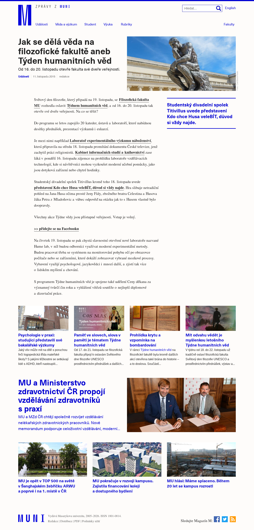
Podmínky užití (91, 521)
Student (90, 24)
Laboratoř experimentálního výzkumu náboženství (110, 140)
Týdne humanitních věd (156, 349)
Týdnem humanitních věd (87, 105)
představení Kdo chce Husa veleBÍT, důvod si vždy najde (79, 187)
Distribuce (66, 521)
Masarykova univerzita (71, 516)
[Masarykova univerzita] (31, 519)
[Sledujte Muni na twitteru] (225, 519)
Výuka (108, 24)
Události (42, 24)
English (230, 7)
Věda (66, 24)
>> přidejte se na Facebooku (56, 228)
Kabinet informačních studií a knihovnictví (109, 152)
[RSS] (233, 519)
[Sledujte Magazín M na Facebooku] (217, 519)
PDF (77, 521)
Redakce (53, 521)
